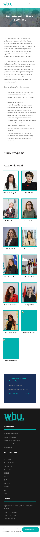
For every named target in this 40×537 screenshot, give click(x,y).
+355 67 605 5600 (16, 385)
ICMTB (6, 490)
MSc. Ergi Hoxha (11, 249)
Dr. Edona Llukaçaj (10, 221)
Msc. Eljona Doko (29, 305)
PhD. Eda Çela (29, 193)
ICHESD (6, 473)
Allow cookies (29, 530)
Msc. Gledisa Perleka (10, 305)
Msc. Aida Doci (29, 277)
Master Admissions (10, 437)
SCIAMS (6, 487)
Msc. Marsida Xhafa (29, 333)
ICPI (5, 493)
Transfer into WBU (10, 444)
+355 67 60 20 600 (10, 512)
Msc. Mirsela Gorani (11, 333)
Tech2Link (7, 483)
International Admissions (12, 440)
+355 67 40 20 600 (10, 515)
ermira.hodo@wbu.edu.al (19, 389)
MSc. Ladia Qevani (29, 249)
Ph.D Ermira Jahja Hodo (11, 193)
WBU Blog (7, 470)
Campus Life (8, 466)
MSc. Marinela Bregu (10, 277)
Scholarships (8, 447)
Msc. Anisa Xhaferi (11, 361)
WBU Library (8, 459)
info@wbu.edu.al (9, 518)
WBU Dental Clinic (10, 463)
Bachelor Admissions (11, 433)
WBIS (5, 476)
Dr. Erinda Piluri (29, 221)
